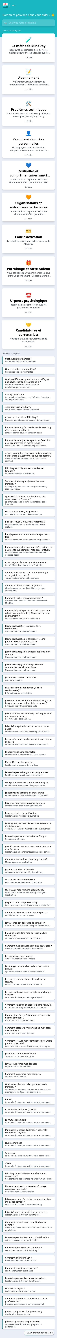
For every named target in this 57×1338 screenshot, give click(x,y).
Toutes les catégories (12, 30)
